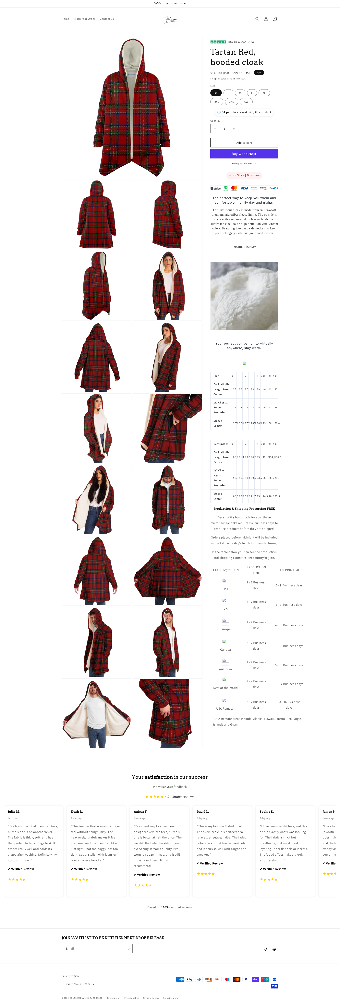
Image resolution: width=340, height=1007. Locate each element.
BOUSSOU (75, 998)
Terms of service (151, 998)
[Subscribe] (128, 948)
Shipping (215, 78)
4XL (246, 102)
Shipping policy (171, 998)
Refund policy (114, 998)
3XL (231, 102)
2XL (216, 102)
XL (264, 93)
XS (216, 93)
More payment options (244, 163)
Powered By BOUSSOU (91, 998)
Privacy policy (131, 998)
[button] (257, 19)
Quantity (215, 121)
